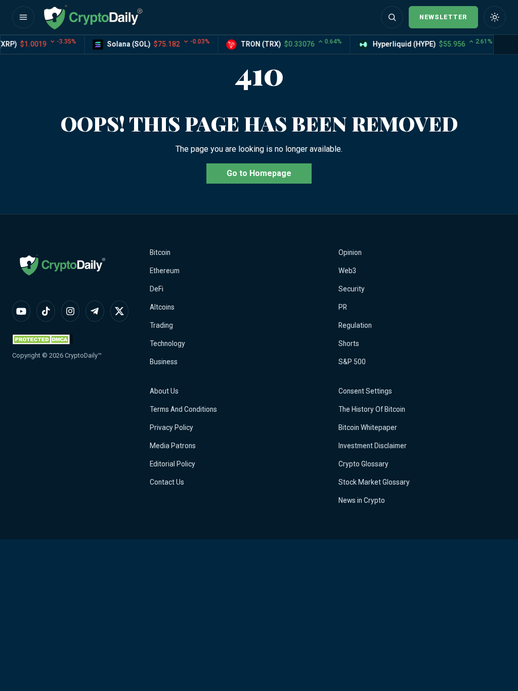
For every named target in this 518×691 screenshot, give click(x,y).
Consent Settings (365, 391)
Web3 (347, 271)
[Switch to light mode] (495, 17)
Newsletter (443, 17)
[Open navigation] (23, 17)
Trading (161, 325)
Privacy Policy (171, 427)
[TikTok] (45, 311)
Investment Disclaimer (372, 446)
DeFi (156, 289)
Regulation (355, 325)
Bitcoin (160, 252)
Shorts (348, 343)
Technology (167, 343)
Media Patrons (173, 446)
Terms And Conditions (183, 409)
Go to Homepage (259, 173)
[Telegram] (94, 311)
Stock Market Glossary (374, 482)
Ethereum (165, 271)
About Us (164, 391)
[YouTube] (21, 311)
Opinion (350, 252)
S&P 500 (352, 362)
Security (351, 289)
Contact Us (167, 482)
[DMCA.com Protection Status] (42, 339)
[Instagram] (70, 311)
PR (342, 307)
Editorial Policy (172, 464)
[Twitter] (119, 311)
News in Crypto (361, 500)
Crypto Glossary (363, 464)
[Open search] (392, 17)
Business (164, 362)
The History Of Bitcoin (371, 409)
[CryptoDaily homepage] (93, 17)
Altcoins (162, 307)
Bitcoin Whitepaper (367, 427)
